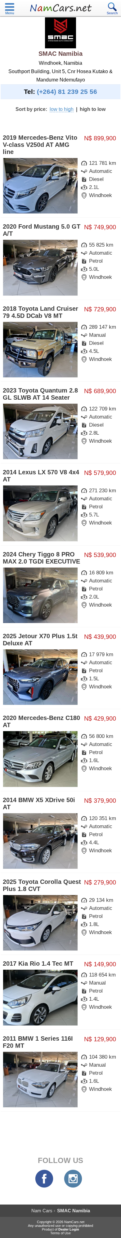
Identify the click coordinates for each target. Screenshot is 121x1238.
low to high (62, 109)
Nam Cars (41, 1210)
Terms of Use (60, 1233)
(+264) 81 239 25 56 (67, 91)
